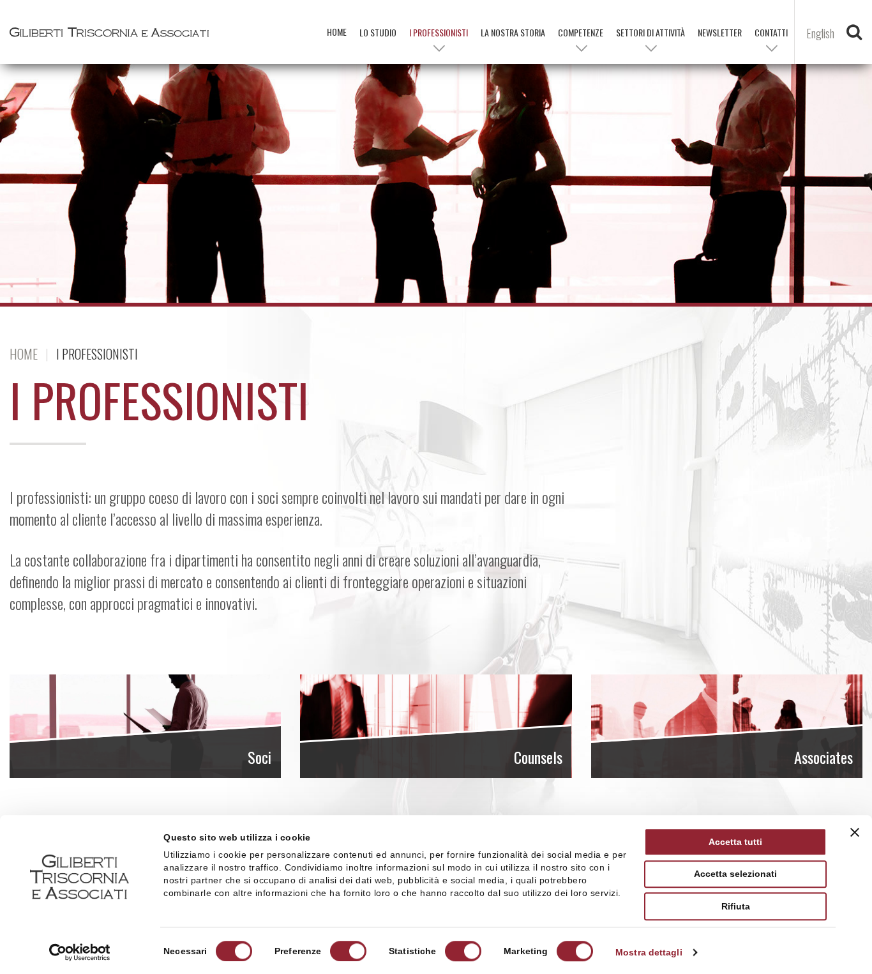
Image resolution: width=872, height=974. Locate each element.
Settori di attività (650, 32)
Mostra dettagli (648, 952)
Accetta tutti (735, 842)
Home (24, 353)
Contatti (771, 32)
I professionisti (438, 32)
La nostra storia (513, 32)
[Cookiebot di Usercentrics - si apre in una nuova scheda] (79, 952)
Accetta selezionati (735, 874)
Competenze (580, 32)
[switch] (348, 951)
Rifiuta (735, 906)
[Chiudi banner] (854, 832)
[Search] (854, 35)
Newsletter (720, 32)
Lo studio (377, 32)
